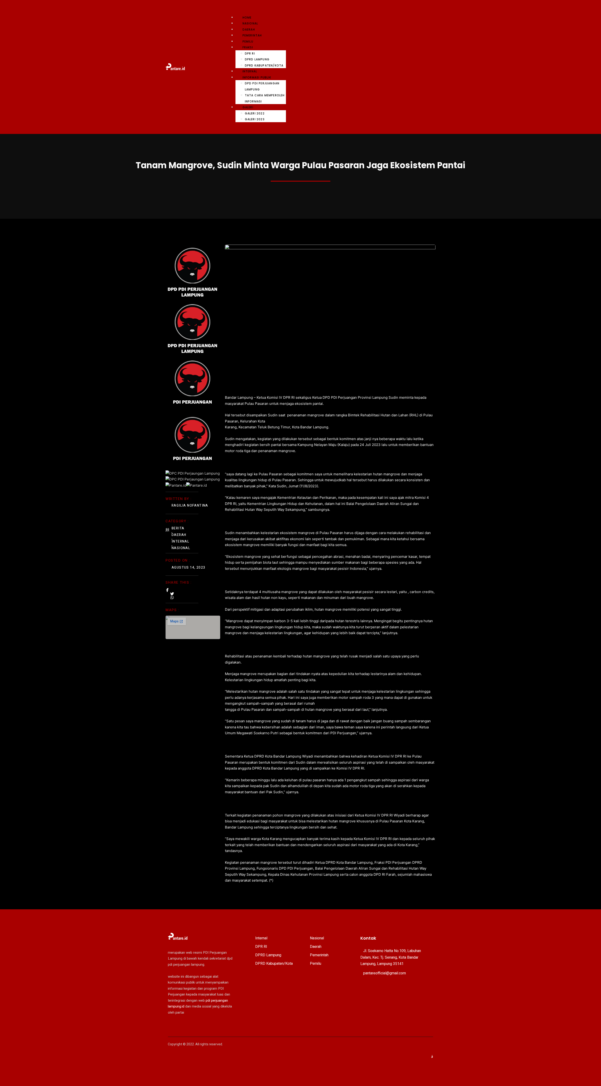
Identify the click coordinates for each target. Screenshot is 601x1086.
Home (247, 18)
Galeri (248, 107)
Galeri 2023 (255, 119)
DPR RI (250, 53)
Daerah (249, 29)
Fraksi (248, 47)
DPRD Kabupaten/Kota (264, 65)
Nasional (250, 23)
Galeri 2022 (255, 113)
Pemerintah (252, 35)
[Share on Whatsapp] (172, 597)
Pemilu (248, 41)
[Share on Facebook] (167, 590)
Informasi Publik (257, 77)
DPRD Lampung (257, 59)
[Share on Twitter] (172, 594)
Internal (250, 71)
